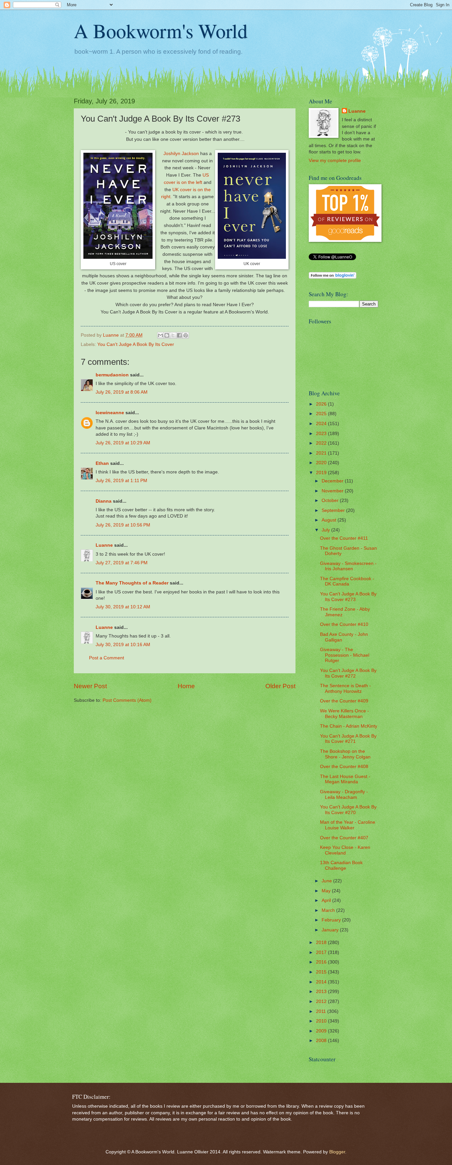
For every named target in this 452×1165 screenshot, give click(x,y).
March (329, 910)
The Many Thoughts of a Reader (132, 583)
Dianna (104, 501)
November (333, 490)
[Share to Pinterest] (185, 335)
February (332, 919)
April (327, 900)
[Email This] (160, 335)
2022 (322, 443)
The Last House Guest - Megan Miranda (345, 779)
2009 (322, 1030)
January (331, 929)
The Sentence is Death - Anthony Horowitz (345, 688)
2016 (322, 962)
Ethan (102, 463)
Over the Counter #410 (344, 624)
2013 (322, 991)
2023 (322, 433)
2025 (322, 413)
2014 (322, 981)
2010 (322, 1021)
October (331, 500)
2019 (322, 472)
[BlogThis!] (166, 335)
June (327, 880)
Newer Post (90, 686)
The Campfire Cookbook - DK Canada (347, 581)
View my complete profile (335, 160)
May (327, 890)
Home (186, 686)
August (330, 520)
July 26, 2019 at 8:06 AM (122, 392)
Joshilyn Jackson (181, 153)
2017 (322, 952)
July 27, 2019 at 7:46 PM (122, 562)
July (326, 529)
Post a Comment (106, 657)
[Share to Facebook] (179, 335)
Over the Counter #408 (344, 766)
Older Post (280, 686)
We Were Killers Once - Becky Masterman (344, 713)
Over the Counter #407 (344, 837)
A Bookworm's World (161, 30)
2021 (322, 453)
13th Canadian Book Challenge (341, 865)
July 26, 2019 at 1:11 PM (121, 480)
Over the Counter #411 (344, 538)
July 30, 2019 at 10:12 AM (123, 606)
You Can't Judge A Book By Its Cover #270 (348, 809)
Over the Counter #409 (344, 700)
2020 (322, 462)
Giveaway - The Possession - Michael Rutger (344, 655)
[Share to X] (173, 335)
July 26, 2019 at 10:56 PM (123, 525)
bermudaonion (112, 374)
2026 (322, 404)
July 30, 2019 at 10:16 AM (123, 644)
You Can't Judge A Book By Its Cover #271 (348, 739)
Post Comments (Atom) (127, 700)
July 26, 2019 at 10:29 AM (123, 442)
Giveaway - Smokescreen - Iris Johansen (348, 566)
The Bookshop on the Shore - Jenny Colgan (345, 754)
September (334, 510)
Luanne (104, 545)
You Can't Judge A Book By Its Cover (135, 344)
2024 (322, 423)
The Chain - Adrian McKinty (348, 726)
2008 (322, 1040)
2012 (322, 1001)
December (333, 480)
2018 (322, 942)
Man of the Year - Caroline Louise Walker (347, 825)
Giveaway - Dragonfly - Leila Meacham (344, 794)
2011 (321, 1011)
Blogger (337, 1151)
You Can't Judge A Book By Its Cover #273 (348, 596)
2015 (322, 972)
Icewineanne (110, 412)
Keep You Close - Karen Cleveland (345, 850)
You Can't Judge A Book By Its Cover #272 (348, 673)
